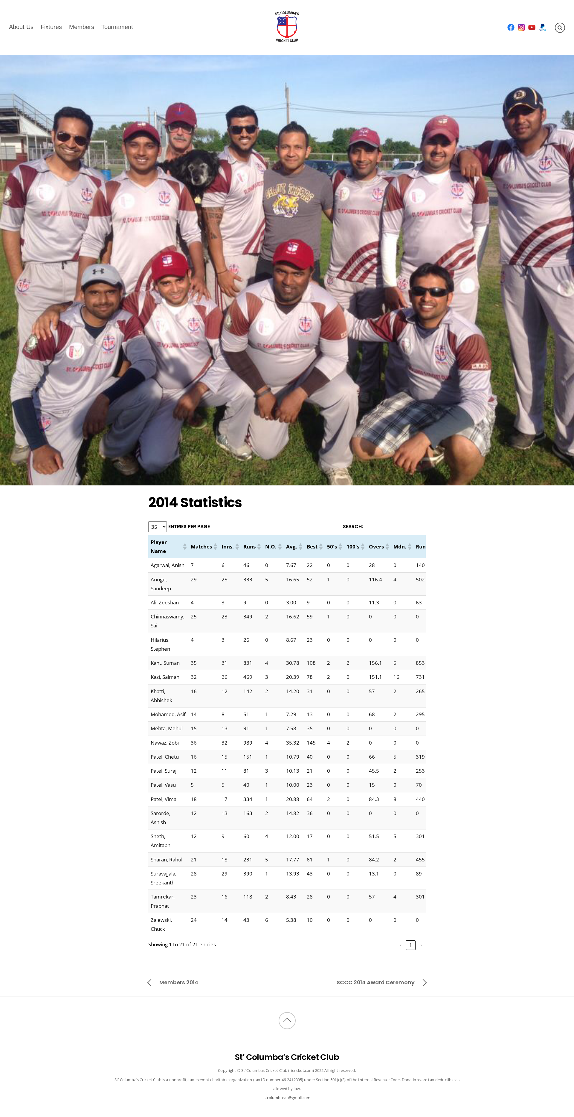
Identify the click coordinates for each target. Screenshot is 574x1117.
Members (81, 26)
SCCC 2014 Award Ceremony (376, 982)
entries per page (189, 526)
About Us (21, 26)
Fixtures (51, 26)
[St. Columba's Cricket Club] (287, 38)
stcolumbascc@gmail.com (287, 1097)
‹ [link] (401, 945)
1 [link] (411, 945)
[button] (184, 546)
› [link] (421, 945)
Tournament (117, 26)
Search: (353, 526)
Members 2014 (178, 982)
